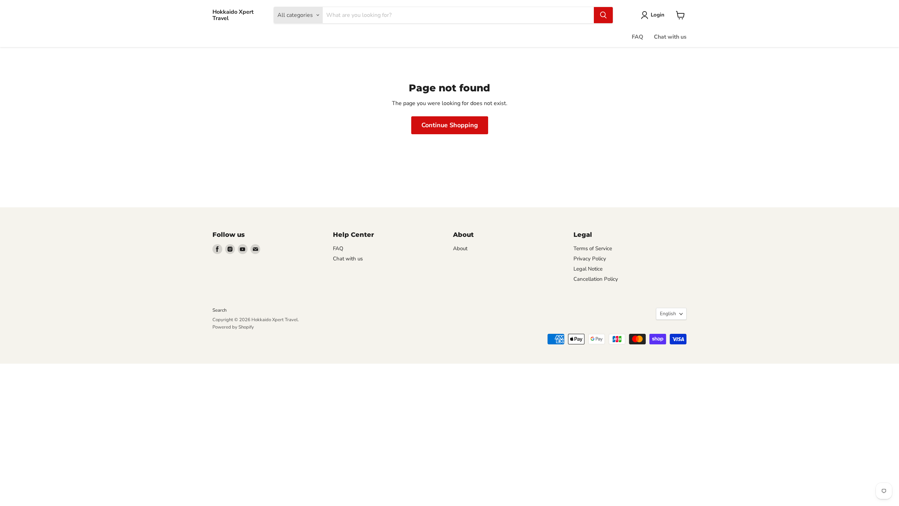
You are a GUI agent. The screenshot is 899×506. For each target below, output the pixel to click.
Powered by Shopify (233, 327)
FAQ (637, 37)
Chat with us (670, 37)
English (668, 313)
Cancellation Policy (595, 279)
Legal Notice (588, 268)
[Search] (603, 15)
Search (219, 310)
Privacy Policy (589, 258)
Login (657, 14)
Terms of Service (592, 248)
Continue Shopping (449, 125)
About (460, 248)
